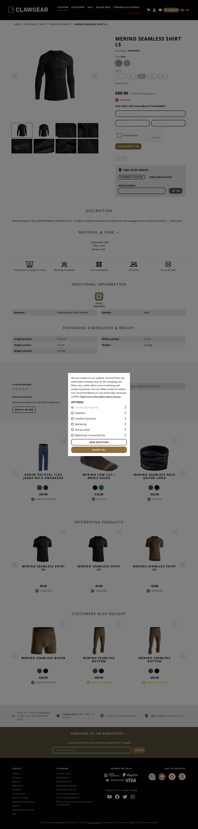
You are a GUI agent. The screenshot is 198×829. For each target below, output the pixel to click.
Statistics (80, 413)
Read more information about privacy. (100, 396)
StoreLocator (82, 429)
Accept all (99, 449)
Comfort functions (85, 418)
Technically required (87, 407)
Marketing (81, 424)
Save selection (99, 442)
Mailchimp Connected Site (90, 435)
